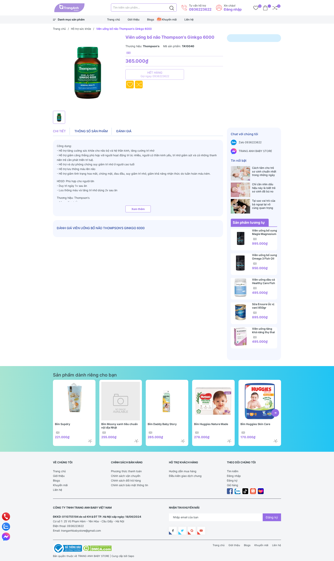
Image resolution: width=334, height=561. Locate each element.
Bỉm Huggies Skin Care (255, 424)
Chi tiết (59, 131)
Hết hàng (155, 74)
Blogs (150, 19)
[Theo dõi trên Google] (192, 531)
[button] (275, 413)
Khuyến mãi (169, 19)
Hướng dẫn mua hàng (182, 471)
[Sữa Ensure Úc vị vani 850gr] (240, 312)
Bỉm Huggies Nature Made (211, 424)
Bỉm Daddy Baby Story (162, 424)
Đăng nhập (233, 9)
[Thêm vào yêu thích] (130, 84)
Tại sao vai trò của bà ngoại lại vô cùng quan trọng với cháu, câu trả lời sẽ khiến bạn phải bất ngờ (264, 204)
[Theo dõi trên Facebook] (173, 531)
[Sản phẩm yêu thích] (255, 7)
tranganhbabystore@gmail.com (81, 530)
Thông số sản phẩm (91, 131)
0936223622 (200, 9)
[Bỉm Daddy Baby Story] (167, 401)
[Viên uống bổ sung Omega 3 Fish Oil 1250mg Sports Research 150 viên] (240, 263)
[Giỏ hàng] (265, 7)
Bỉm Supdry (62, 424)
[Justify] (172, 7)
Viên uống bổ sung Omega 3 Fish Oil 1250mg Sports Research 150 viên (264, 260)
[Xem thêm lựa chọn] (90, 441)
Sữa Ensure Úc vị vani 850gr (263, 305)
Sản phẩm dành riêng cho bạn (85, 375)
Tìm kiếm (232, 471)
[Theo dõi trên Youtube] (201, 531)
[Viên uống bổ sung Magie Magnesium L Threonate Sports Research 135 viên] (240, 238)
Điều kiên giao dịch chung (185, 475)
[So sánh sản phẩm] (274, 7)
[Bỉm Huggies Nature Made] (213, 401)
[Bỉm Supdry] (74, 401)
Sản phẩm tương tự (249, 222)
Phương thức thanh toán (126, 471)
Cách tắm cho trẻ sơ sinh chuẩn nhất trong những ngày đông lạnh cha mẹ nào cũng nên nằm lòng (264, 171)
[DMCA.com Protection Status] (97, 548)
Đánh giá (123, 131)
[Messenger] (6, 537)
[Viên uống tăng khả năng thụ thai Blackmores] (240, 336)
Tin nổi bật (238, 160)
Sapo (131, 556)
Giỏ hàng (232, 485)
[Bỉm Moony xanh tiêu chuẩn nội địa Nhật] (120, 401)
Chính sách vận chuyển (125, 475)
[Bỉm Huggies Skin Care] (259, 401)
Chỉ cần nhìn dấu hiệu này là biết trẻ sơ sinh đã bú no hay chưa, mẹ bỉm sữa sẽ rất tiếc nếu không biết (264, 188)
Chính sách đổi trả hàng (126, 480)
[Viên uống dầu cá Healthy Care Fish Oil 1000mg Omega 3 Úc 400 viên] (240, 287)
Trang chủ (113, 19)
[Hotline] (6, 516)
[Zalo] (6, 527)
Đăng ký (232, 480)
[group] (87, 71)
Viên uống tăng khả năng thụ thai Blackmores (263, 332)
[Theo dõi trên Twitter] (182, 531)
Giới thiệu (133, 19)
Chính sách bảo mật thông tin (129, 485)
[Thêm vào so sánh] (139, 84)
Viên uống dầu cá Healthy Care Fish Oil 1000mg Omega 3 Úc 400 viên (264, 285)
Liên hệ (188, 19)
